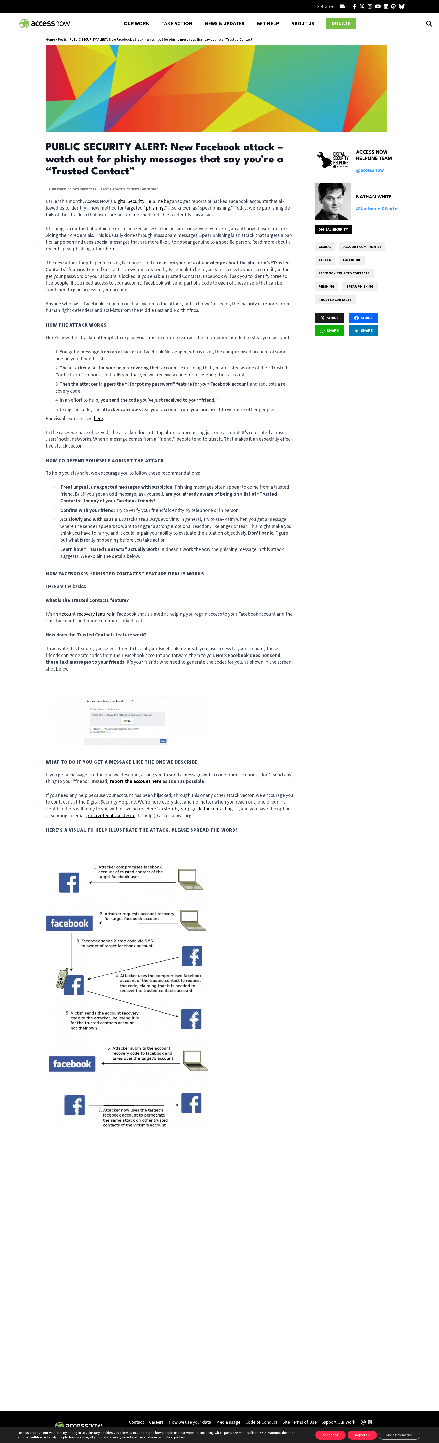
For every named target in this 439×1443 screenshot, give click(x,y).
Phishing (326, 286)
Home (50, 39)
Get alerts (327, 6)
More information (399, 1435)
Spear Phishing (360, 286)
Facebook (351, 260)
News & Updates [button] (224, 23)
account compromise (362, 246)
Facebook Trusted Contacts (344, 273)
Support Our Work (338, 1422)
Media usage (228, 1422)
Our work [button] (136, 23)
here (98, 418)
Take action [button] (176, 23)
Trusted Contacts (335, 299)
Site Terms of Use (300, 1422)
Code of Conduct (261, 1422)
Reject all (362, 1435)
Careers (156, 1422)
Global (325, 246)
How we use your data (190, 1422)
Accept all (330, 1435)
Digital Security (333, 229)
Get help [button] (268, 23)
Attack (325, 260)
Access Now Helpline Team (374, 155)
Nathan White (374, 197)
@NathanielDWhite (376, 208)
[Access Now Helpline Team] (333, 160)
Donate (341, 23)
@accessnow (370, 170)
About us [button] (302, 23)
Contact (136, 1422)
